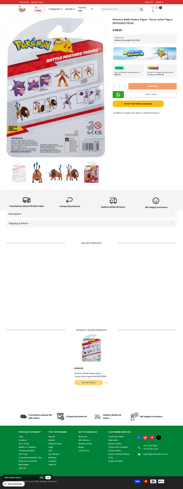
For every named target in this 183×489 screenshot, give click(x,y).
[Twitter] (158, 437)
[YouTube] (152, 437)
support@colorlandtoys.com (155, 454)
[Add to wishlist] (106, 382)
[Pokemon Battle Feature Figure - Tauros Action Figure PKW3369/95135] (91, 348)
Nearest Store (37, 2)
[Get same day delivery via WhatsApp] (145, 54)
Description (15, 213)
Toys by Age (82, 9)
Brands (69, 9)
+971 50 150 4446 (150, 449)
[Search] (141, 9)
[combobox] (122, 9)
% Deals (38, 9)
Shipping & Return (18, 223)
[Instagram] (145, 437)
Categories (54, 9)
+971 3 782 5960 (150, 446)
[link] (26, 203)
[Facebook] (139, 437)
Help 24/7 (149, 2)
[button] (10, 87)
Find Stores (24, 2)
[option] (55, 88)
